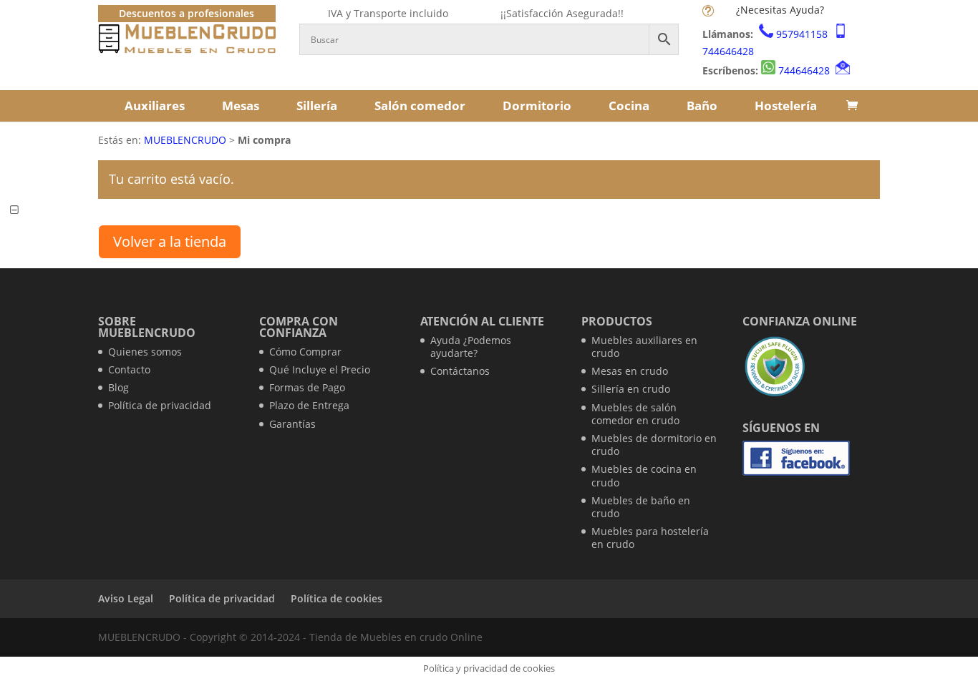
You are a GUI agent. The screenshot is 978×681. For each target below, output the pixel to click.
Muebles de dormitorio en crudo (654, 444)
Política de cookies (336, 598)
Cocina (629, 105)
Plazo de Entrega (309, 405)
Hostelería (786, 105)
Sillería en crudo (630, 389)
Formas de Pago (307, 387)
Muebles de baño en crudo (640, 507)
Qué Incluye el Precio (319, 369)
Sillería (316, 105)
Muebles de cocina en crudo (644, 475)
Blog (118, 387)
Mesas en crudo (629, 371)
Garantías (292, 424)
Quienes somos (145, 351)
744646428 (728, 51)
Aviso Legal (125, 598)
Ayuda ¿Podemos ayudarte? (470, 346)
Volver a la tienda (169, 241)
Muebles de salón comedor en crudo (635, 414)
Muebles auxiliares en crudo (644, 346)
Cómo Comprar (305, 351)
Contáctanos (460, 371)
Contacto (129, 369)
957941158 (802, 34)
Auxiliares (155, 105)
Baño (702, 105)
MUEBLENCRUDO (185, 140)
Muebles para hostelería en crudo (650, 537)
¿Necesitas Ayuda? (780, 9)
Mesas (240, 105)
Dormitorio (537, 105)
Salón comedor (419, 105)
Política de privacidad (159, 405)
